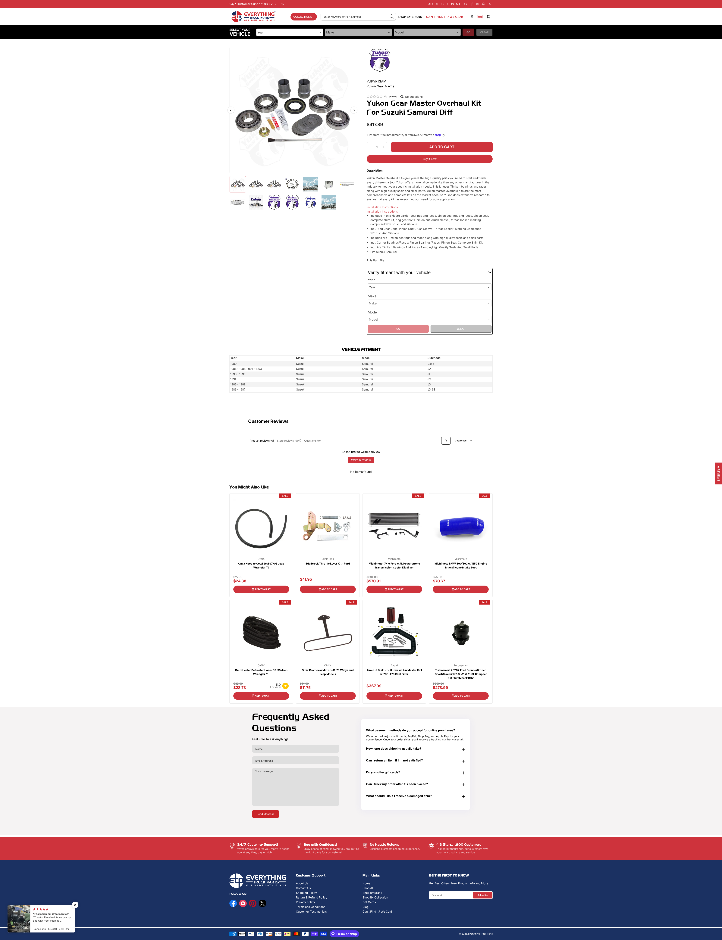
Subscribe (483, 895)
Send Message (266, 813)
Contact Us (303, 888)
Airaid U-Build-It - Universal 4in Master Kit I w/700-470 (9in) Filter (394, 672)
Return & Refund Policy (311, 897)
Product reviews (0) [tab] (262, 440)
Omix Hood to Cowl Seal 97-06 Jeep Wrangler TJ (261, 565)
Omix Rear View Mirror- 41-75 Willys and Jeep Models (328, 672)
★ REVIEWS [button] (718, 473)
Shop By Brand (372, 893)
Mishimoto (394, 558)
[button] (480, 16)
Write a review (361, 460)
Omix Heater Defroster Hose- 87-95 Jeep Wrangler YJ (261, 672)
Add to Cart (263, 589)
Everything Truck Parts (480, 933)
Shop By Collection (375, 897)
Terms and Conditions (310, 907)
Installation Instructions (382, 207)
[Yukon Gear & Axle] (380, 60)
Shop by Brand (410, 17)
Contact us (457, 4)
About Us (302, 883)
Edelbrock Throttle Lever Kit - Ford (328, 563)
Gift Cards (369, 902)
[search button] (392, 16)
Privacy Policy (305, 902)
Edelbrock (328, 558)
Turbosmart (461, 665)
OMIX (261, 558)
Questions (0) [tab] (312, 440)
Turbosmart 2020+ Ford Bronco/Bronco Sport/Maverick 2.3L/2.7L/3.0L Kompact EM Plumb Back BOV (461, 674)
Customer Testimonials (311, 911)
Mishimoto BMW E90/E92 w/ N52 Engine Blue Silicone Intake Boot (461, 565)
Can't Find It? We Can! (377, 911)
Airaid (394, 665)
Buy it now (430, 158)
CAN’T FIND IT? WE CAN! (444, 17)
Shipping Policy (306, 893)
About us (436, 4)
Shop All (368, 888)
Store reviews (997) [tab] (289, 440)
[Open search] (446, 441)
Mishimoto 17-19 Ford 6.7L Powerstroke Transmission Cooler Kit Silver (394, 565)
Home (366, 883)
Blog (366, 907)
